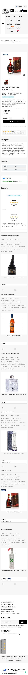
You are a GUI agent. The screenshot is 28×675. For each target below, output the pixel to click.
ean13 (4, 94)
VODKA (11, 239)
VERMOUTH (4, 249)
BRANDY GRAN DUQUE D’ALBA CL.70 (14, 511)
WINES (23, 249)
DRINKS (11, 249)
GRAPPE (14, 246)
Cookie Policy (18, 660)
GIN (7, 239)
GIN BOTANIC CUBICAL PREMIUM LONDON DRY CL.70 (14, 394)
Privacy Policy (10, 660)
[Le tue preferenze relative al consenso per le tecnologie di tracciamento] (25, 672)
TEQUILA (3, 244)
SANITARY (10, 251)
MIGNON (9, 244)
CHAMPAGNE (16, 244)
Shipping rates (17, 181)
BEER (9, 246)
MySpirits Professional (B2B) (11, 634)
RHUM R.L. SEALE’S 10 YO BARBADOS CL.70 (14, 277)
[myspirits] (5, 11)
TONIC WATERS (5, 242)
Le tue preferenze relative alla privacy (15, 669)
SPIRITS (12, 242)
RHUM (2, 239)
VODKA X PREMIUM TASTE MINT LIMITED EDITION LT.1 (14, 570)
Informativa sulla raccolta (9, 673)
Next (15, 290)
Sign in (17, 11)
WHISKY (17, 239)
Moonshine (4, 251)
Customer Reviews (2, 647)
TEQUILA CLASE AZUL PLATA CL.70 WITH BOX (14, 453)
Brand (3, 93)
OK (24, 622)
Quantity (5, 118)
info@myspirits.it (9, 609)
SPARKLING (17, 249)
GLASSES (3, 246)
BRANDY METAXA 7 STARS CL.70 (14, 335)
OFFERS (18, 242)
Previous (2, 290)
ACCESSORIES (21, 246)
